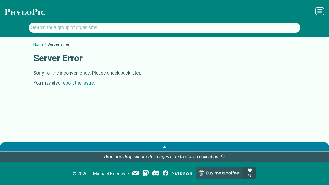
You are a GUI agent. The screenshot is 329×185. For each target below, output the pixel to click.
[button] (223, 156)
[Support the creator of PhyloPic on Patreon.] (182, 173)
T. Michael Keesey (107, 173)
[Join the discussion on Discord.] (155, 173)
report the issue (77, 83)
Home (38, 44)
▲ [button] (164, 146)
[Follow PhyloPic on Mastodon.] (145, 173)
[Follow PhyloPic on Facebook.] (165, 173)
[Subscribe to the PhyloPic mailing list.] (135, 173)
